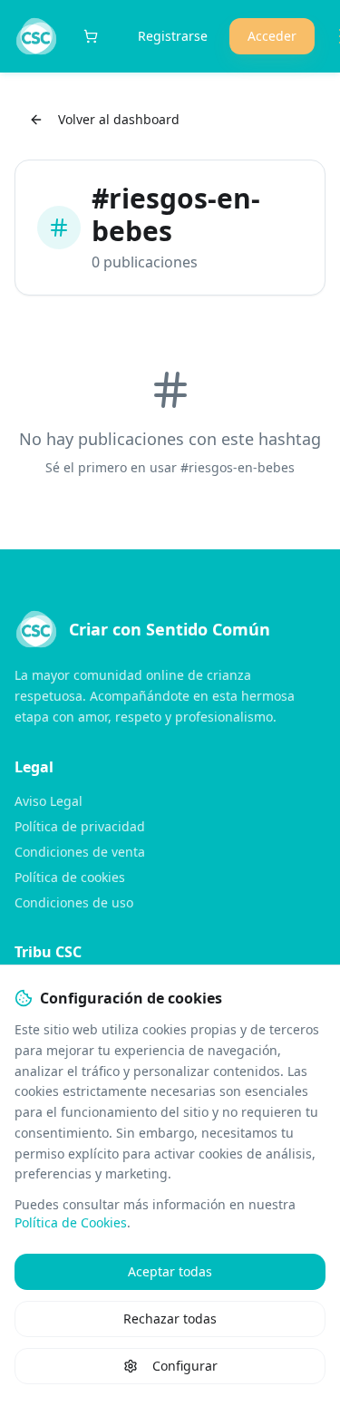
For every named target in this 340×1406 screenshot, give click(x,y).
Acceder (272, 35)
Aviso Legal (49, 801)
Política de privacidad (80, 826)
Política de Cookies (71, 1222)
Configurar (185, 1365)
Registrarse (173, 35)
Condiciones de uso (74, 902)
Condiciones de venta (80, 851)
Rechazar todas (170, 1318)
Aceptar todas (170, 1271)
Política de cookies (70, 877)
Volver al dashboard (119, 119)
